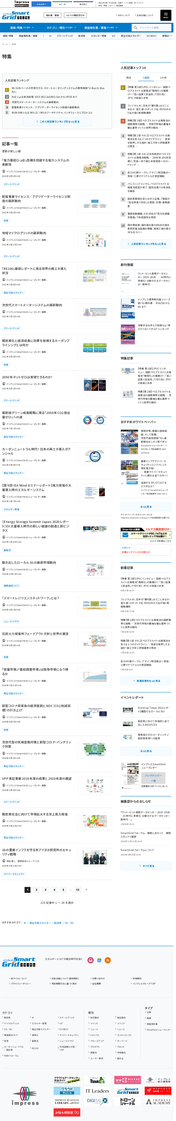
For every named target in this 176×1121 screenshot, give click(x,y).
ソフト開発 (128, 3)
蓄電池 (35, 1040)
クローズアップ (97, 1040)
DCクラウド (138, 3)
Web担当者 (102, 3)
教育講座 (119, 6)
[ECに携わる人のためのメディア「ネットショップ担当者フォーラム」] (158, 1092)
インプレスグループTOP (144, 983)
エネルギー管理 (98, 35)
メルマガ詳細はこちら (160, 540)
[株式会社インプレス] (25, 1096)
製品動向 (121, 1017)
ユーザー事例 (96, 1058)
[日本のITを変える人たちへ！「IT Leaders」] (97, 1092)
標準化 (35, 1035)
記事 (149, 1012)
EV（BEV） (152, 35)
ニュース (94, 1029)
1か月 (163, 77)
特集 (14, 44)
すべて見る (148, 866)
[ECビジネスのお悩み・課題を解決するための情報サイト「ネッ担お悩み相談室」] (67, 1114)
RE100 (35, 1048)
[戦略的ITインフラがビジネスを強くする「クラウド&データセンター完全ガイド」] (67, 1081)
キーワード (122, 1040)
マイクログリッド (11, 1023)
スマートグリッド (65, 35)
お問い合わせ (98, 978)
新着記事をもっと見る (148, 680)
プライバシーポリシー (21, 983)
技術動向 (94, 1017)
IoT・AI (62, 4)
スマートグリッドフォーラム (18, 15)
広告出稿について (145, 15)
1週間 (146, 77)
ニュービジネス (67, 1040)
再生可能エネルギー (131, 35)
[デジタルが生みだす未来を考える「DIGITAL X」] (97, 1103)
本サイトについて (19, 978)
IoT (114, 35)
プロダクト (95, 1046)
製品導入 (83, 4)
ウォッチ (120, 1046)
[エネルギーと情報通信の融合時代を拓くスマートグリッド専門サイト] (127, 1092)
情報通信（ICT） (11, 1035)
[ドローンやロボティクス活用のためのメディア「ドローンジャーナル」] (127, 1103)
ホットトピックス (124, 1035)
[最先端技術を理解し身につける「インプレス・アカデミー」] (158, 1103)
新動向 (93, 1052)
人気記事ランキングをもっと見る (148, 244)
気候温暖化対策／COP (68, 1048)
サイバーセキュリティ (69, 1035)
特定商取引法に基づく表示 (64, 983)
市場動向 (121, 1052)
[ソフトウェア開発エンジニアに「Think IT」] (97, 1081)
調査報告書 (152, 1023)
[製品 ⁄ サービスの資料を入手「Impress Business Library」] (67, 1103)
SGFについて (124, 15)
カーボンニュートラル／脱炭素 (14, 1048)
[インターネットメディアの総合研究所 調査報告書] (158, 1081)
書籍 (149, 1018)
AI (50, 35)
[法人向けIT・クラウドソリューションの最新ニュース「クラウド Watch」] (67, 1092)
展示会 (120, 1058)
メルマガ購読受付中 (75, 15)
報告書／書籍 (52, 15)
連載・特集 (8, 35)
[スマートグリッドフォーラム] (18, 964)
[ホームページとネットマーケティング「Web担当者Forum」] (127, 1081)
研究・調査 (102, 6)
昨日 (128, 77)
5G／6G (69, 923)
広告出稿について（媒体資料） (65, 978)
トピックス (94, 1035)
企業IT (120, 3)
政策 (6, 1040)
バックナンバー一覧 (153, 777)
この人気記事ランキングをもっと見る (59, 121)
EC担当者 (113, 3)
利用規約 (137, 978)
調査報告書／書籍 (28, 35)
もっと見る (146, 506)
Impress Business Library (134, 517)
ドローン (111, 6)
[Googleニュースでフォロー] (99, 960)
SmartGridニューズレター (159, 1029)
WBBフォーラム (11, 1055)
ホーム (5, 44)
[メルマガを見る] (90, 960)
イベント (94, 1023)
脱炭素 (81, 35)
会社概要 (96, 983)
